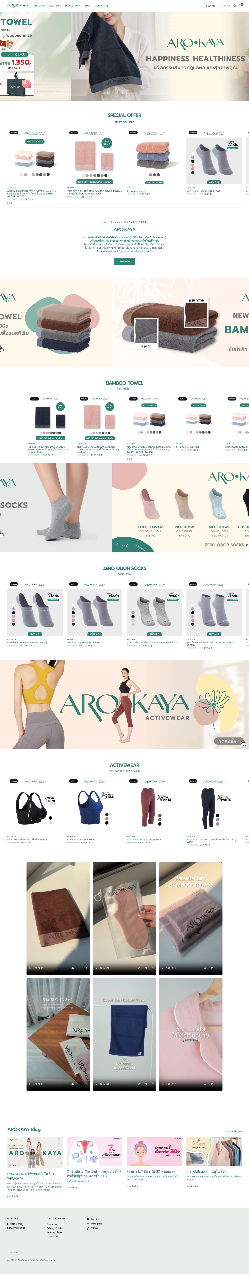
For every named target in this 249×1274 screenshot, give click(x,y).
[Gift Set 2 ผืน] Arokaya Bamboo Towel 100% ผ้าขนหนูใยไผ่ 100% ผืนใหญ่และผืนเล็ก (94, 192)
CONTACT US (102, 5)
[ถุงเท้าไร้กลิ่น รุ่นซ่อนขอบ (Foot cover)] (35, 608)
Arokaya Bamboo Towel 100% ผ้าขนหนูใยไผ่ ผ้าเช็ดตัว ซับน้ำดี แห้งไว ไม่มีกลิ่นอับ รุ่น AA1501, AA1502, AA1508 (31, 194)
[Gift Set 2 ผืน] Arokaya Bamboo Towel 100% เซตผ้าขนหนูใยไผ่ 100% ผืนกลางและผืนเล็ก (48, 449)
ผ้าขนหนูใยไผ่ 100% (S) (187, 447)
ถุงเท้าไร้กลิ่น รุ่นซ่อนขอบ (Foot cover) (27, 642)
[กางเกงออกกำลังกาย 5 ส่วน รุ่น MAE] (154, 805)
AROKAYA (11, 188)
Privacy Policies (55, 1228)
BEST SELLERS (124, 122)
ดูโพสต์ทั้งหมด (235, 1131)
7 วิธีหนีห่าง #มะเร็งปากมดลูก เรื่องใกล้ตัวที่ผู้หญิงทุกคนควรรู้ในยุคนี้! (94, 1174)
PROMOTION (71, 5)
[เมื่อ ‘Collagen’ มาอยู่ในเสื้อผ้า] (214, 1151)
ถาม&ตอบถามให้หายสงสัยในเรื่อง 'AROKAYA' (30, 1176)
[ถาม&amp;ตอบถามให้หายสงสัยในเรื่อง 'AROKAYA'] (35, 1152)
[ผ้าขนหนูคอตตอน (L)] (154, 156)
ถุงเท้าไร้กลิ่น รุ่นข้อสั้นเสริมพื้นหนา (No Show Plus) (152, 642)
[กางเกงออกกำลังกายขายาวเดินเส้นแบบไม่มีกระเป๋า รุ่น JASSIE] (214, 805)
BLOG (87, 5)
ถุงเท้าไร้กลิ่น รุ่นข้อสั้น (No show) (203, 191)
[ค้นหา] (235, 6)
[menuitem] (39, 6)
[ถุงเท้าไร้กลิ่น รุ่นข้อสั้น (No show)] (214, 156)
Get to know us (56, 1218)
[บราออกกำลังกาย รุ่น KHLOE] (94, 805)
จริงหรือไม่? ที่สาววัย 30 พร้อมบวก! (151, 1171)
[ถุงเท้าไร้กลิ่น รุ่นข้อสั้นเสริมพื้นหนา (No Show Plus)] (154, 608)
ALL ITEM (54, 5)
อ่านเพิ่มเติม (12, 1196)
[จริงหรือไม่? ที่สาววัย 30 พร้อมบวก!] (154, 1151)
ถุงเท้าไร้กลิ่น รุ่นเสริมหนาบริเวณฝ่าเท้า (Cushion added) (210, 643)
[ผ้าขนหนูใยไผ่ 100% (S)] (198, 417)
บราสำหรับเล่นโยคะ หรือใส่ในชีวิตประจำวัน (27, 839)
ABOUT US (39, 5)
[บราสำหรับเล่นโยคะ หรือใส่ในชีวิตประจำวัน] (35, 805)
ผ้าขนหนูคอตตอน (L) (137, 191)
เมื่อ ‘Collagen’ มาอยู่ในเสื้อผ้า (207, 1171)
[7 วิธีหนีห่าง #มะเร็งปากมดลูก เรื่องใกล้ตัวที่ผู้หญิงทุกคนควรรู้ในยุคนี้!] (94, 1151)
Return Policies (54, 1232)
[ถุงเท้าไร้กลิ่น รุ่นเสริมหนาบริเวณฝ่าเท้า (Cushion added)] (214, 608)
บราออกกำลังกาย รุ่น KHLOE (80, 839)
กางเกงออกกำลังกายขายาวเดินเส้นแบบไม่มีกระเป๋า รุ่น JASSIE (211, 840)
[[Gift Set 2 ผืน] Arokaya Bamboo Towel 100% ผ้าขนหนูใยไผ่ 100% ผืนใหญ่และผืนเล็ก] (94, 156)
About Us (52, 1224)
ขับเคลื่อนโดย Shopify (45, 1260)
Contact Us (53, 1236)
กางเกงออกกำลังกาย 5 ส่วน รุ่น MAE (144, 839)
